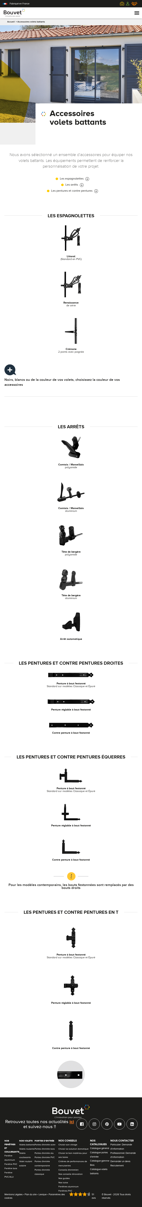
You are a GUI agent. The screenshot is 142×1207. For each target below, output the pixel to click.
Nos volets (26, 1140)
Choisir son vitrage (67, 1144)
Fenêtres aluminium (68, 1186)
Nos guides (64, 1178)
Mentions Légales (13, 1194)
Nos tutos (63, 1182)
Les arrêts (71, 184)
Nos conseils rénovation (70, 1174)
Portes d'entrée (44, 1140)
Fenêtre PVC (10, 1164)
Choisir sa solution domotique (73, 1149)
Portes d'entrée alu (44, 1153)
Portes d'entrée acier (45, 1144)
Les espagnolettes (72, 178)
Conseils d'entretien (68, 1170)
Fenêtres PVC (65, 1191)
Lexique (43, 1194)
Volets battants (27, 1144)
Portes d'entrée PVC (45, 1157)
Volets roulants (26, 1149)
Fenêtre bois (10, 1168)
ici (72, 1121)
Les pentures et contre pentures (71, 190)
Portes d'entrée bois (45, 1149)
